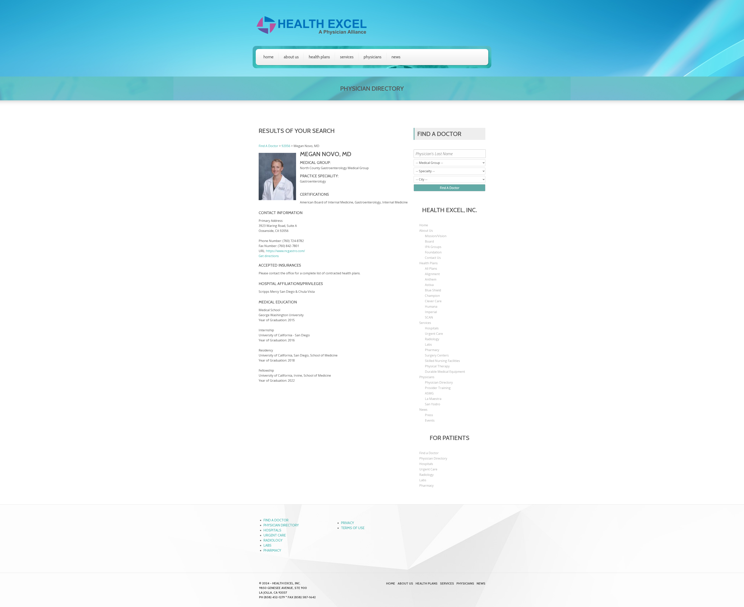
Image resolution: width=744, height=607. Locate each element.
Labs (428, 344)
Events (430, 420)
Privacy (347, 523)
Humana (431, 306)
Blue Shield (433, 290)
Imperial (431, 312)
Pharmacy (432, 350)
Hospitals (432, 328)
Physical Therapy (437, 366)
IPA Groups (433, 247)
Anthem (430, 279)
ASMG (429, 393)
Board (429, 241)
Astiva (429, 285)
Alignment (432, 274)
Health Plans (319, 56)
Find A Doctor (268, 146)
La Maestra (433, 399)
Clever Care (433, 301)
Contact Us (433, 258)
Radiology (432, 339)
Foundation (433, 252)
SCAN (429, 317)
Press (429, 415)
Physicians (372, 56)
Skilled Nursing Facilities (442, 361)
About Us (291, 56)
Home (269, 56)
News (396, 56)
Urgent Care (434, 333)
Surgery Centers (437, 355)
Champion (432, 296)
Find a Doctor (429, 453)
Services (347, 56)
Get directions (269, 256)
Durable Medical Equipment (445, 371)
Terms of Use (352, 528)
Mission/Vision (435, 236)
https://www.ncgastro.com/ (285, 251)
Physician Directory (439, 382)
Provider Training (438, 388)
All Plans (431, 268)
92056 (286, 146)
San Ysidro (432, 404)
